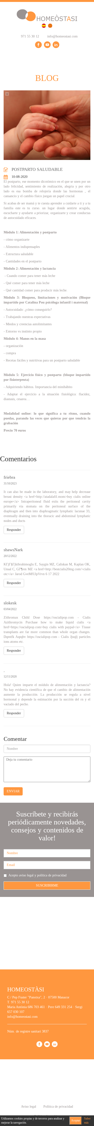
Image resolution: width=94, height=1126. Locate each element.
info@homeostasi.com (62, 36)
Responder (14, 530)
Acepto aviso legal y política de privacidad (37, 875)
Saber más (87, 1120)
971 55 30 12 (29, 36)
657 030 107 (15, 1012)
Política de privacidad (58, 1106)
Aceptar (75, 1120)
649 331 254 (63, 1007)
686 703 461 (36, 1007)
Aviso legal (28, 1106)
